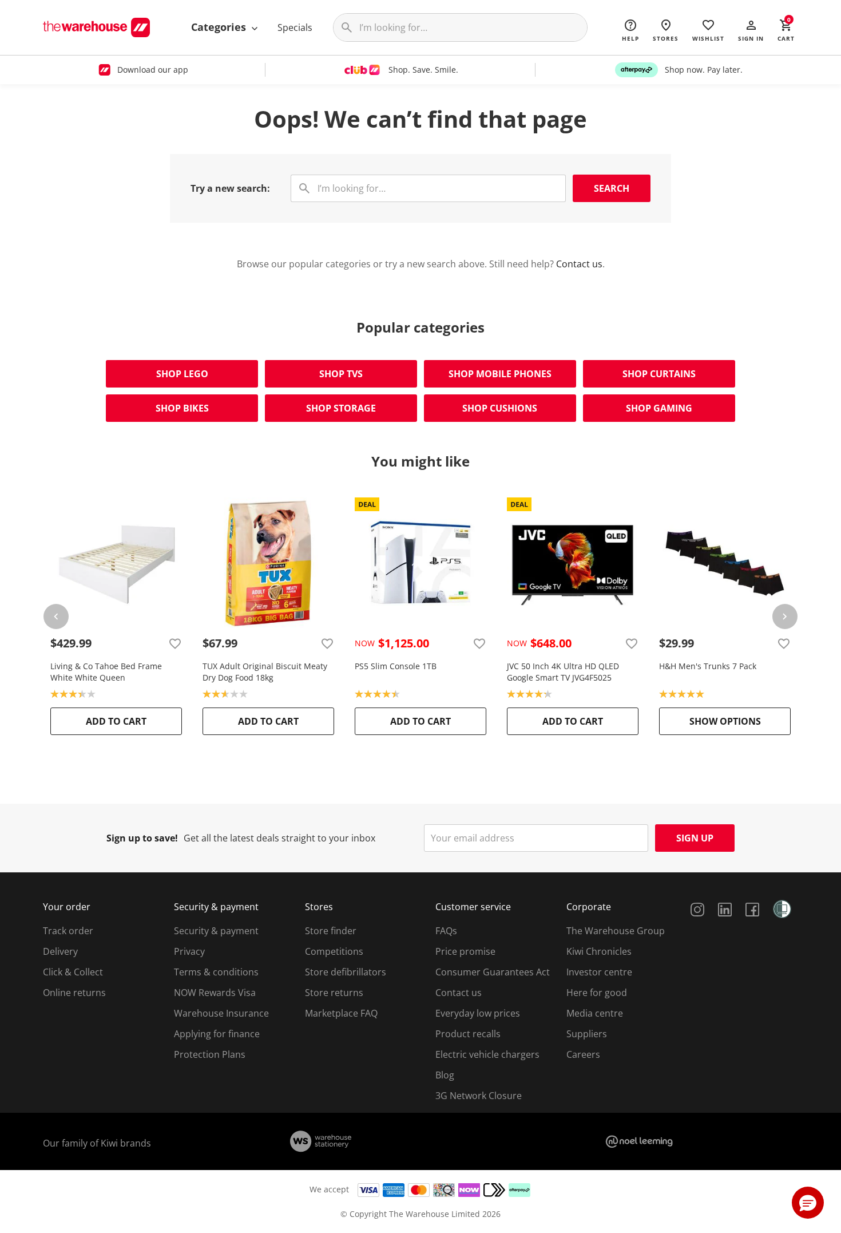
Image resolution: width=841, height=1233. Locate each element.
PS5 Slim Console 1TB (396, 666)
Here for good (596, 992)
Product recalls (468, 1034)
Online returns (74, 992)
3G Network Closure (478, 1095)
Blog (444, 1075)
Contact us (579, 264)
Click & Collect (73, 972)
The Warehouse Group (615, 930)
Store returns (334, 992)
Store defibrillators (345, 972)
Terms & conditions (216, 972)
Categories (220, 27)
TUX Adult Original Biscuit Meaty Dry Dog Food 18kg (265, 672)
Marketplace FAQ (341, 1013)
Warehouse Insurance (221, 1013)
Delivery (60, 951)
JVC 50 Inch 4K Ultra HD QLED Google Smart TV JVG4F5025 (563, 672)
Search (611, 188)
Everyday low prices (477, 1013)
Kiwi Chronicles (599, 951)
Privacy (189, 951)
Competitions (334, 951)
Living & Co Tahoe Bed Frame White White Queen (106, 672)
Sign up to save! (142, 838)
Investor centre (599, 972)
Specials (294, 27)
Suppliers (586, 1034)
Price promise (465, 951)
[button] (751, 29)
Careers (583, 1054)
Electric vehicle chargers (487, 1054)
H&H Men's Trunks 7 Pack (707, 666)
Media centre (594, 1013)
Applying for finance (217, 1034)
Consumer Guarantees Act (492, 972)
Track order (68, 930)
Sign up (694, 838)
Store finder (330, 930)
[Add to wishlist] (175, 643)
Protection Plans (209, 1054)
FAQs (446, 930)
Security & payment (216, 930)
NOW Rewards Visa (215, 992)
